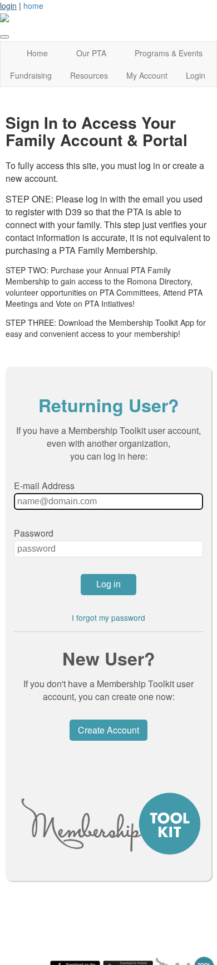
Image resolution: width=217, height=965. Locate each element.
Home (37, 53)
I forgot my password (108, 617)
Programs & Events (169, 53)
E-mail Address (44, 485)
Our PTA (91, 53)
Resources (89, 75)
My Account (146, 75)
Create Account (108, 729)
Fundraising (31, 75)
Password (33, 533)
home (33, 5)
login (8, 5)
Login (195, 75)
